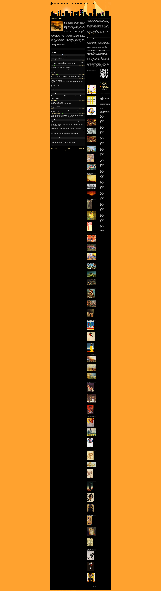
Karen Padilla (53, 100)
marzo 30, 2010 (82, 138)
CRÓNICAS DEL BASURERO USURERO (74, 3)
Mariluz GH (53, 93)
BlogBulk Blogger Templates (72, 590)
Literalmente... (104, 83)
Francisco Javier (54, 74)
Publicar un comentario (81, 146)
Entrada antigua (82, 148)
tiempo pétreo (104, 82)
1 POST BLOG (104, 86)
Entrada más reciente (54, 148)
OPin (52, 108)
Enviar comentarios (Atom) (61, 150)
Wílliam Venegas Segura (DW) (56, 113)
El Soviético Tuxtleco (55, 138)
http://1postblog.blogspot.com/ (92, 33)
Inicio (69, 148)
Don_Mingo (53, 60)
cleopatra (52, 119)
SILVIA (52, 90)
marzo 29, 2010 (82, 60)
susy (52, 78)
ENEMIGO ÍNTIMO (56, 18)
